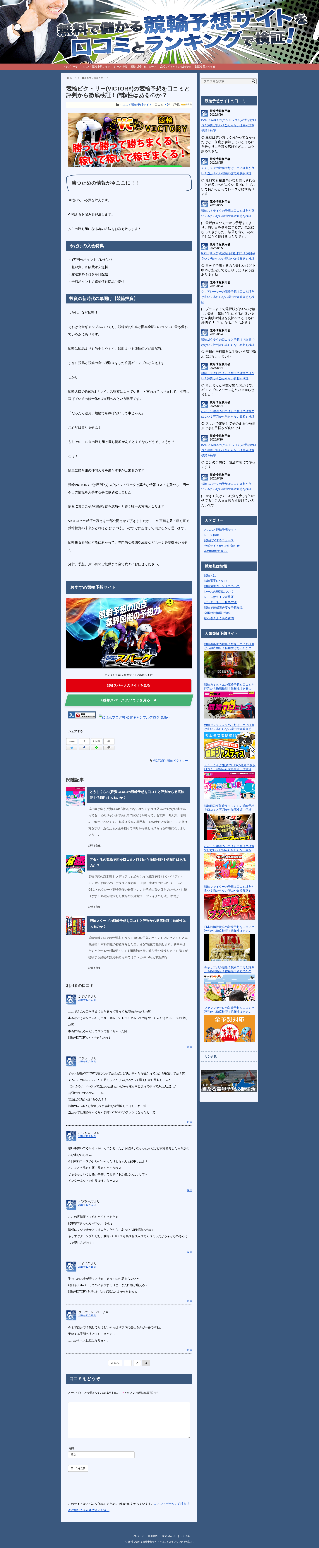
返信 (189, 1047)
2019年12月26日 (87, 1061)
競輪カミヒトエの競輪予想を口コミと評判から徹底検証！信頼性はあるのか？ (229, 687)
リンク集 (185, 1536)
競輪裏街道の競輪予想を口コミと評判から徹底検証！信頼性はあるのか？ (229, 646)
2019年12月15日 (87, 1266)
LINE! (96, 741)
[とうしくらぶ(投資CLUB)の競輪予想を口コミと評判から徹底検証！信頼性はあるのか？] (75, 796)
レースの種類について (219, 591)
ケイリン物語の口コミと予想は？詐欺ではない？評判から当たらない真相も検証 (229, 848)
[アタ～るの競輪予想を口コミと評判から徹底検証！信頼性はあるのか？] (75, 864)
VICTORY (159, 760)
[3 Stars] (186, 104)
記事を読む (94, 845)
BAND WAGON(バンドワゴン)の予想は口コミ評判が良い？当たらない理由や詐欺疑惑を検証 (228, 125)
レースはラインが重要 (219, 596)
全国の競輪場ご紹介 (217, 613)
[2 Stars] (184, 104)
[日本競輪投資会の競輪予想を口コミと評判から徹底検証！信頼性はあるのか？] (229, 947)
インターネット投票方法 (220, 602)
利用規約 (152, 1536)
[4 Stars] (188, 104)
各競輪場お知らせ (205, 66)
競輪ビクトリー (177, 760)
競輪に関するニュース (143, 66)
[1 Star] (182, 104)
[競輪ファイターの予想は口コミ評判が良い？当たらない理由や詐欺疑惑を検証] (229, 907)
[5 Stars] (191, 104)
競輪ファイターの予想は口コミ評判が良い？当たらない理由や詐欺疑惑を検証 (229, 889)
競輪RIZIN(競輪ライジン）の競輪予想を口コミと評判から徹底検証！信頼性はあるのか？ (229, 808)
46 (166, 104)
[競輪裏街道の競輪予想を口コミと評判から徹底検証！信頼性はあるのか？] (229, 664)
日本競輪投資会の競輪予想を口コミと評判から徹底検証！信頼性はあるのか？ (229, 929)
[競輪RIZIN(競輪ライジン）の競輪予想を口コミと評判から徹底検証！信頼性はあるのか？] (229, 826)
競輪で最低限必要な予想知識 (223, 607)
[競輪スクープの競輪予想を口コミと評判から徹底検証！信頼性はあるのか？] (75, 925)
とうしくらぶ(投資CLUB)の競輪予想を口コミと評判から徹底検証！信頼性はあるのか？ (229, 767)
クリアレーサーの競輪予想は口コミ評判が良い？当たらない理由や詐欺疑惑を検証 (227, 297)
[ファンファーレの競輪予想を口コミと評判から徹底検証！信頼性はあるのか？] (229, 1028)
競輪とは (210, 575)
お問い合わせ (169, 1536)
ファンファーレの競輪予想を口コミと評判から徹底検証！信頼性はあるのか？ (229, 1010)
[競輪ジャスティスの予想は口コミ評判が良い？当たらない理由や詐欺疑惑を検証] (229, 745)
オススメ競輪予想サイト (96, 66)
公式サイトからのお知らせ (175, 66)
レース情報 (120, 66)
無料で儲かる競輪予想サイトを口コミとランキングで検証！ (160, 1541)
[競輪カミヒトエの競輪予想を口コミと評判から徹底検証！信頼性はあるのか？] (229, 705)
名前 (71, 1448)
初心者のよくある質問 (219, 618)
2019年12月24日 (87, 1136)
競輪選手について (216, 580)
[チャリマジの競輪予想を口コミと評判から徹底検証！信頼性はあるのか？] (229, 987)
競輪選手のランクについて (222, 586)
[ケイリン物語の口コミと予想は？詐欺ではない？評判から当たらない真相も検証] (229, 866)
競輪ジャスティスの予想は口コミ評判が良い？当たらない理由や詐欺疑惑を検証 (229, 727)
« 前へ (115, 1363)
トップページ (70, 66)
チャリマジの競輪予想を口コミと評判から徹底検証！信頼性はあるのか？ (229, 969)
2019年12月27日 (87, 999)
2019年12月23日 (87, 1205)
